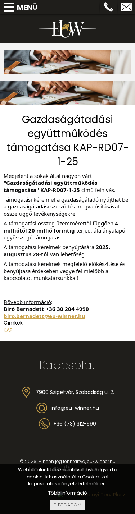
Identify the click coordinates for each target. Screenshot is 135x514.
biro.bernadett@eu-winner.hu (44, 316)
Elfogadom (67, 504)
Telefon (108, 7)
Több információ (67, 493)
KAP (8, 330)
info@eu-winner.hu (126, 7)
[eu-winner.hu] (67, 29)
